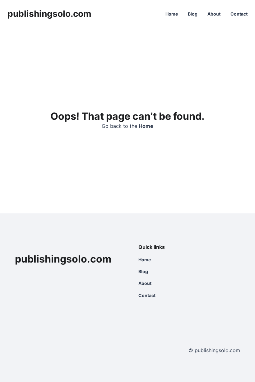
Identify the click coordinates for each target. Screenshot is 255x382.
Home (171, 13)
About (213, 13)
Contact (239, 13)
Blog (192, 13)
